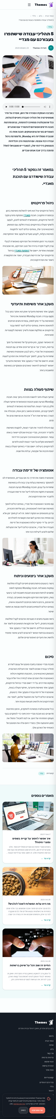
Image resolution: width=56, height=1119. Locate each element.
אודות (51, 1045)
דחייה (23, 1110)
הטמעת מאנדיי (21, 250)
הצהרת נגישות (48, 1065)
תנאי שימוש (49, 1061)
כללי (34, 16)
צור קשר (50, 1053)
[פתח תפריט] (29, 5)
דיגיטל (51, 1090)
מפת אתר (50, 1070)
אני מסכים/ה (37, 1110)
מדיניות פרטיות (48, 1057)
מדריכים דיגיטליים (47, 1082)
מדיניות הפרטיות (19, 1104)
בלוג (40, 16)
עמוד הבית (49, 16)
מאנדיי (26, 215)
